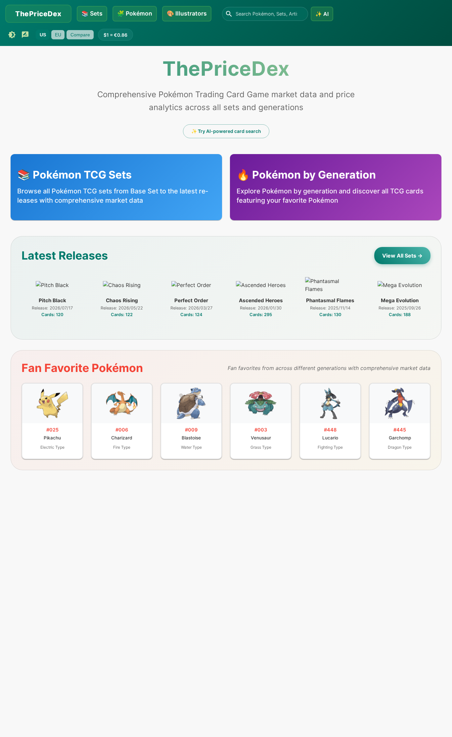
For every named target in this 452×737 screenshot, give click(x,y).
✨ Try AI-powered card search (226, 131)
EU (58, 34)
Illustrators (187, 13)
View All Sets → (402, 255)
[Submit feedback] (25, 34)
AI (322, 14)
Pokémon (134, 13)
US (43, 34)
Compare (80, 34)
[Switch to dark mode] (12, 34)
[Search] (229, 13)
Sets (92, 13)
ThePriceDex (38, 14)
